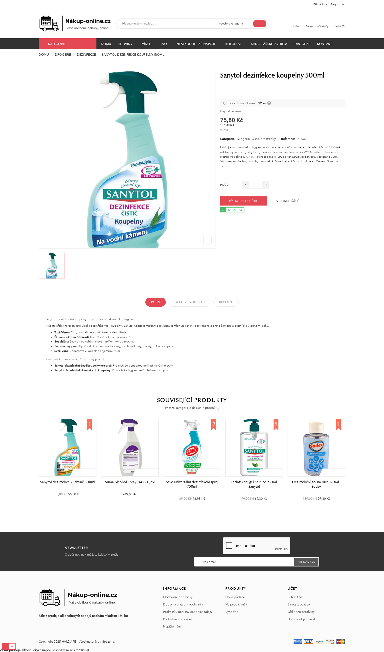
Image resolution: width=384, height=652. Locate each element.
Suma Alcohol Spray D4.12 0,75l (130, 482)
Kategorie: (228, 139)
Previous (36, 462)
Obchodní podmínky (178, 597)
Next (348, 462)
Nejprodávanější (236, 604)
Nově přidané (235, 597)
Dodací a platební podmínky (183, 604)
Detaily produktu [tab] (189, 302)
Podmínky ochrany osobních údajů (187, 612)
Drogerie (243, 139)
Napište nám (172, 626)
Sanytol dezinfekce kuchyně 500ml (67, 482)
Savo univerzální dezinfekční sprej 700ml (192, 484)
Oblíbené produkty (301, 612)
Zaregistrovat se (299, 604)
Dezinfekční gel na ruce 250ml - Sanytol (254, 484)
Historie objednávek (302, 619)
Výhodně (231, 612)
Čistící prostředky (264, 139)
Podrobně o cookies (177, 619)
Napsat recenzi (230, 111)
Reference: (288, 139)
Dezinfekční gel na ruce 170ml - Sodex (316, 484)
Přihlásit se (295, 597)
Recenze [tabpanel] (226, 302)
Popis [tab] (155, 302)
